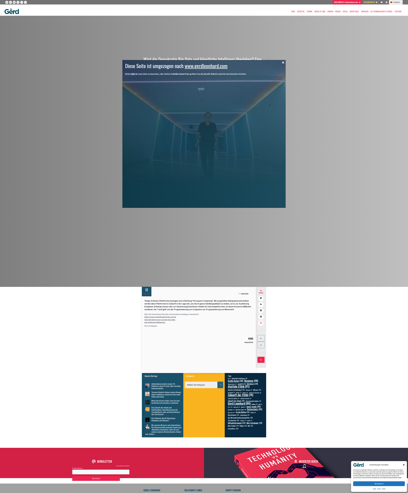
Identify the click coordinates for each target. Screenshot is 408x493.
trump (249, 420)
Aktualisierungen (237, 423)
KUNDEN (330, 11)
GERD (293, 11)
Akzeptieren (379, 484)
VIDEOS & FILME (319, 11)
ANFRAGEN (364, 11)
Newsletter (231, 409)
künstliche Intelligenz (239, 378)
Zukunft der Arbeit (236, 401)
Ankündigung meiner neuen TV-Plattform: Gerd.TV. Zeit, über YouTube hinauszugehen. (166, 386)
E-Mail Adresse (78, 468)
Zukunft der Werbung (255, 392)
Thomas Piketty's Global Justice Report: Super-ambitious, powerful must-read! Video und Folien (166, 394)
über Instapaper (254, 423)
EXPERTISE (301, 11)
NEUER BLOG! (354, 11)
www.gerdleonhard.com (206, 66)
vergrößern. (233, 428)
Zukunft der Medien (233, 398)
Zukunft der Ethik (240, 395)
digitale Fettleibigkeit (236, 390)
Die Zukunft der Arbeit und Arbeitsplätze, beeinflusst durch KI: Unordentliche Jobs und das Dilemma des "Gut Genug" (165, 411)
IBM (260, 404)
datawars (252, 384)
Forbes (239, 392)
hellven (254, 404)
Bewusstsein (232, 384)
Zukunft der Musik (245, 398)
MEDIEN (338, 11)
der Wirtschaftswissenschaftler (240, 418)
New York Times (241, 409)
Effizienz (257, 390)
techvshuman (244, 415)
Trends (243, 420)
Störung (249, 390)
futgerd (245, 392)
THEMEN (309, 11)
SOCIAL (345, 11)
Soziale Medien (242, 412)
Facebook (231, 392)
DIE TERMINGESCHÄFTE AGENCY (381, 11)
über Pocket (233, 426)
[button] (404, 465)
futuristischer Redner (253, 401)
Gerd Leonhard (239, 403)
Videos (243, 426)
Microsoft (236, 407)
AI (229, 378)
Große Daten (235, 381)
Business (251, 381)
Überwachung (233, 415)
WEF (250, 426)
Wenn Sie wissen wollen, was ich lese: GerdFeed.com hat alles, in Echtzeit (165, 402)
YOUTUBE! (398, 11)
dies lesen (231, 412)
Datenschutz (254, 409)
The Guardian (233, 420)
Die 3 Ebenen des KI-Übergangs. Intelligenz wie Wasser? (163, 419)
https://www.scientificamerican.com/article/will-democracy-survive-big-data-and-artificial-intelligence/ (160, 319)
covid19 (242, 384)
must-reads (253, 406)
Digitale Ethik (244, 293)
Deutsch (396, 2)
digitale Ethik (238, 386)
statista (253, 412)
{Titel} (374, 489)
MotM (243, 407)
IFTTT (230, 407)
